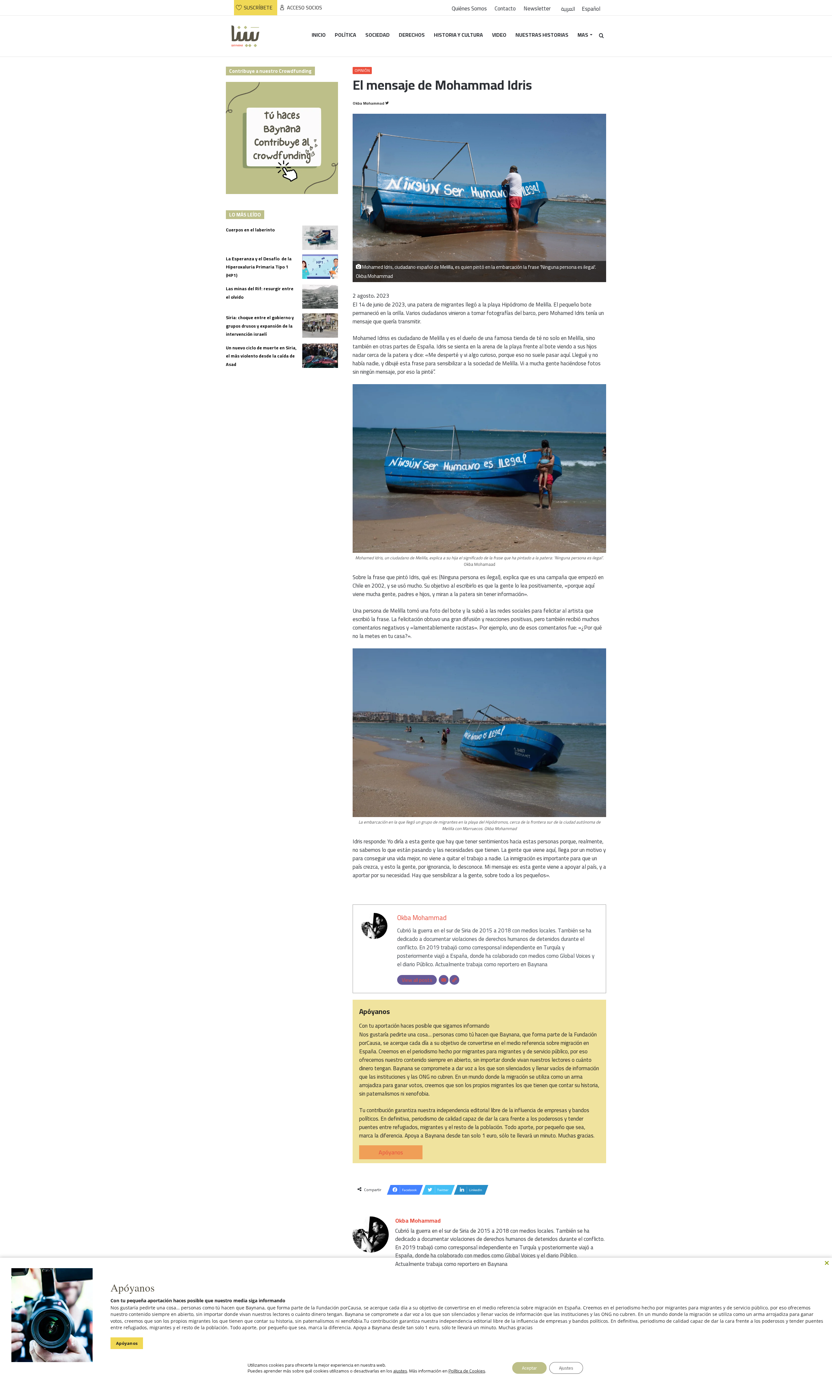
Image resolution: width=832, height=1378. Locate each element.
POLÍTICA (345, 34)
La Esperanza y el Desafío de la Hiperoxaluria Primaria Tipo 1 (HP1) (259, 267)
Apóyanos (391, 1152)
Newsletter (537, 9)
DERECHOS (412, 34)
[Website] (454, 980)
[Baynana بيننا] (245, 36)
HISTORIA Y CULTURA (458, 34)
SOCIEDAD (377, 34)
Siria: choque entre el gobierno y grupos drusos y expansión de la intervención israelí (260, 325)
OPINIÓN (362, 70)
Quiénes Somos (469, 9)
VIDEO (499, 34)
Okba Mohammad (368, 103)
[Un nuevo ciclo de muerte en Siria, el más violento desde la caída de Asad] (320, 356)
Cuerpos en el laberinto (250, 230)
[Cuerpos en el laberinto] (320, 238)
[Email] (443, 980)
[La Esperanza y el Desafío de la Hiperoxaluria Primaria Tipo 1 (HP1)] (320, 266)
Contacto (505, 9)
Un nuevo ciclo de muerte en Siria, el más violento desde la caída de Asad (261, 356)
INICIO (319, 34)
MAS (583, 34)
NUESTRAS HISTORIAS (541, 34)
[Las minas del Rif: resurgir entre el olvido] (320, 296)
